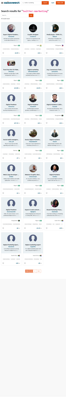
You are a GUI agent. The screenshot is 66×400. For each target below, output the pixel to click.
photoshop (19, 259)
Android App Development (8, 189)
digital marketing (6, 259)
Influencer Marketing (28, 259)
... (61, 224)
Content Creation (38, 189)
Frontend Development (29, 189)
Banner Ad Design (28, 224)
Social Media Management (18, 224)
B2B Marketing (49, 154)
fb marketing (11, 154)
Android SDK (17, 189)
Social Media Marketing (7, 224)
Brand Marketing (57, 154)
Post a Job (60, 2)
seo (60, 189)
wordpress (48, 189)
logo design (5, 154)
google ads (58, 224)
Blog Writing (35, 224)
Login (52, 2)
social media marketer (37, 154)
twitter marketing (18, 154)
